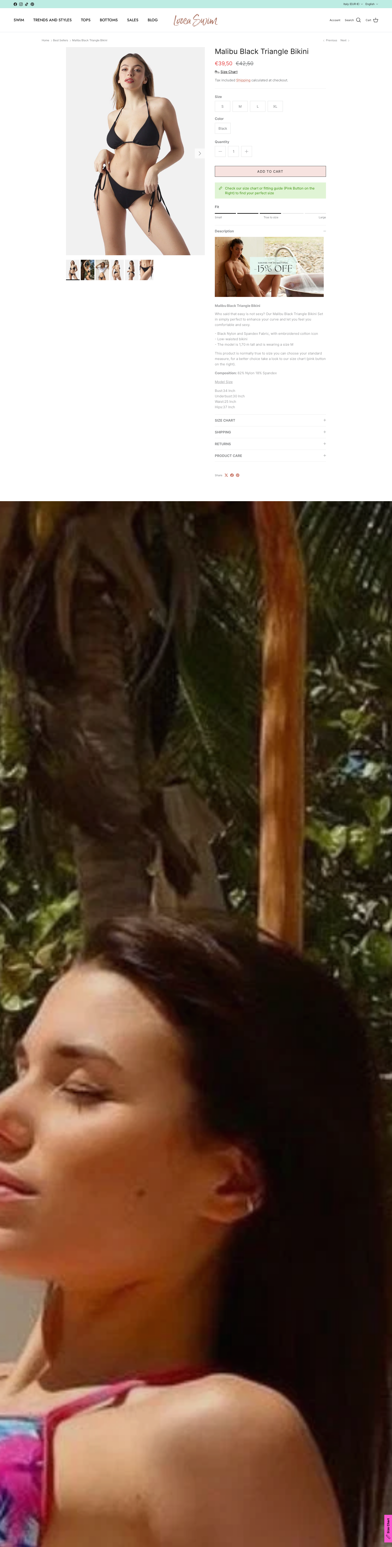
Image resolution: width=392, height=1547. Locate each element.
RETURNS (223, 444)
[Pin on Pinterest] (237, 475)
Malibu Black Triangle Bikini (89, 40)
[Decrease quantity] (220, 151)
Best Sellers (60, 40)
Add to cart (270, 171)
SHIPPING (223, 432)
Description (224, 231)
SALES (132, 20)
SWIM (19, 20)
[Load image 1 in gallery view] (135, 151)
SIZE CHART (225, 420)
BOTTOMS (109, 20)
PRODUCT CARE (228, 456)
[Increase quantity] (246, 151)
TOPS (86, 20)
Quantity (222, 142)
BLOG (153, 20)
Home (45, 40)
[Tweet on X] (226, 475)
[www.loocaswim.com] (196, 20)
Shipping (243, 80)
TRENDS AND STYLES (52, 20)
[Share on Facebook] (232, 475)
